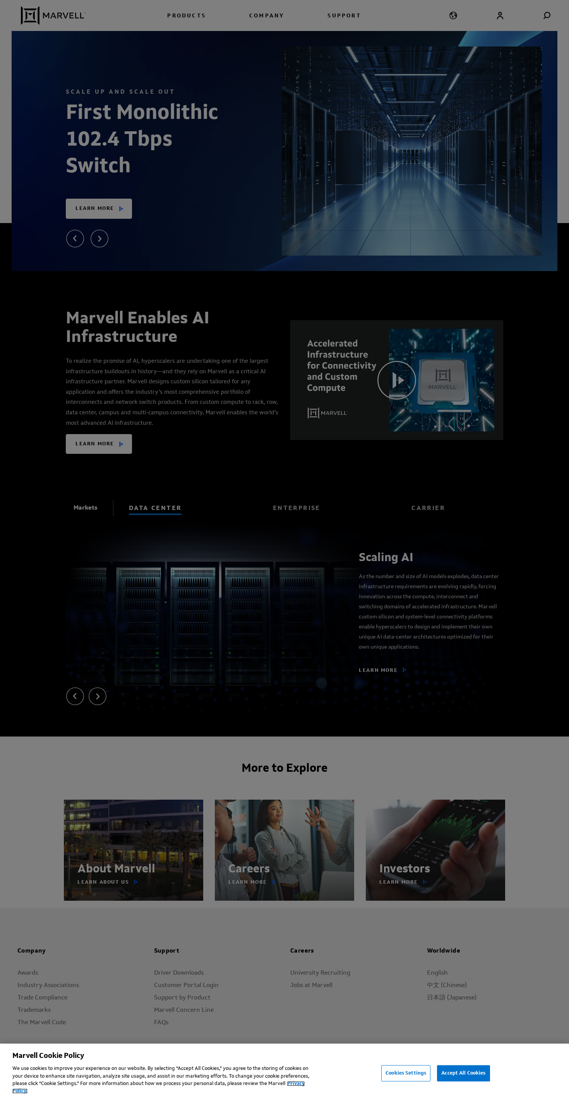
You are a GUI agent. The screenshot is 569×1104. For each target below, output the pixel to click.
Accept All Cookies (463, 1073)
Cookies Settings (406, 1073)
